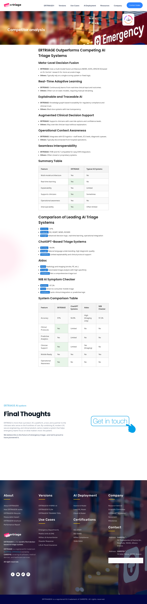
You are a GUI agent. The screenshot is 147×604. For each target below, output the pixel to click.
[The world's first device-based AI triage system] (13, 5)
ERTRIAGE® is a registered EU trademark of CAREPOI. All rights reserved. (73, 599)
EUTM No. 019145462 (12, 552)
